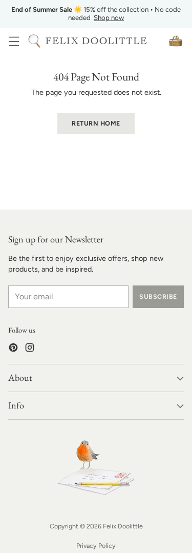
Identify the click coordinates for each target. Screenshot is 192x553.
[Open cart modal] (175, 40)
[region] (96, 14)
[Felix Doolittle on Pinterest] (13, 349)
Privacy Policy (96, 545)
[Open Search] (34, 40)
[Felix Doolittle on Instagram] (30, 349)
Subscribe (158, 296)
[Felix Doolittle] (96, 40)
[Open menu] (13, 40)
